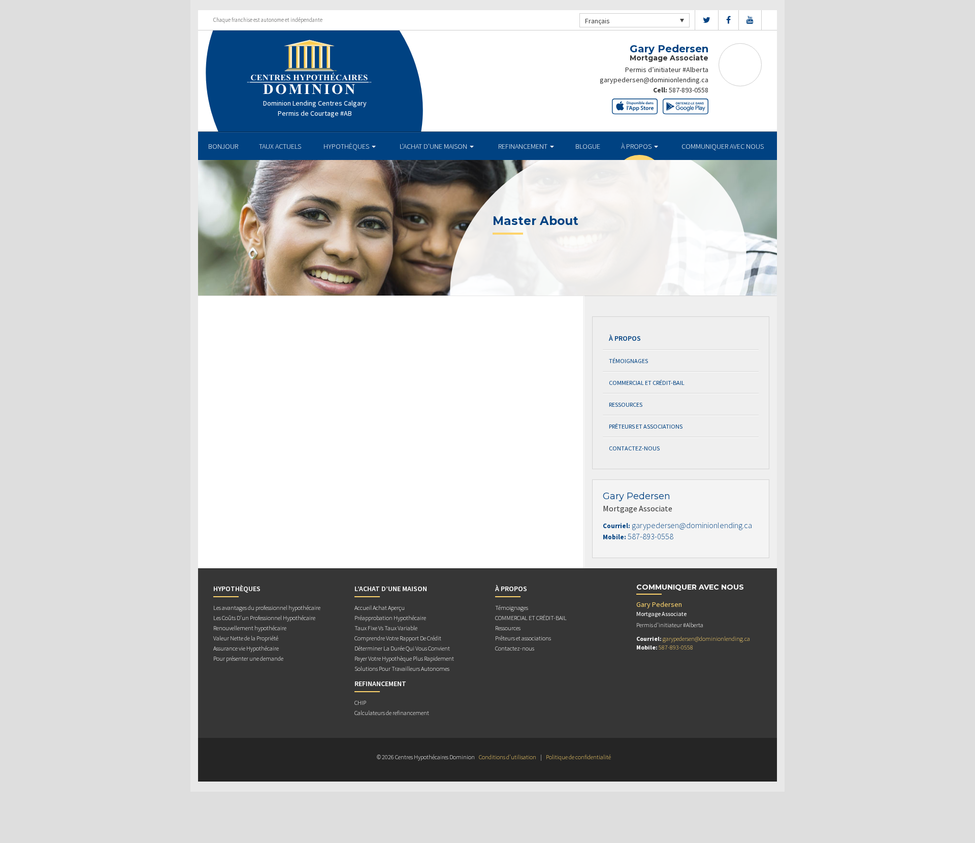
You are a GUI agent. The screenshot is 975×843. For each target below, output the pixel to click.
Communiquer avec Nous (722, 146)
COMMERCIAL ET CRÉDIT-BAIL (647, 382)
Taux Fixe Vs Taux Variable (385, 628)
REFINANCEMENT (523, 146)
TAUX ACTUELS (280, 146)
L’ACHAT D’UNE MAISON (434, 146)
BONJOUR (223, 146)
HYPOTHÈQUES (347, 146)
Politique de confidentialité (578, 757)
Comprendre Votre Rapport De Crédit (397, 638)
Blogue (587, 146)
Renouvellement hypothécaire (249, 628)
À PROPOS (637, 146)
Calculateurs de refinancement (391, 713)
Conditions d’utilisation (507, 757)
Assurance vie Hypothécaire (246, 648)
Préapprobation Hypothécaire (390, 618)
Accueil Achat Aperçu (379, 607)
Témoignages (628, 361)
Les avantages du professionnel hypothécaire (266, 607)
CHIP (360, 702)
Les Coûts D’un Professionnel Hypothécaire (264, 618)
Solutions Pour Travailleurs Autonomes (401, 668)
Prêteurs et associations (645, 426)
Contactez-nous (634, 448)
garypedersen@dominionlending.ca (654, 79)
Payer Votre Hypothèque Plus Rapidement (404, 658)
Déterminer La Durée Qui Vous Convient (402, 648)
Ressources (625, 404)
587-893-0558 (688, 89)
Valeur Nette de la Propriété (245, 638)
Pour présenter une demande (248, 658)
